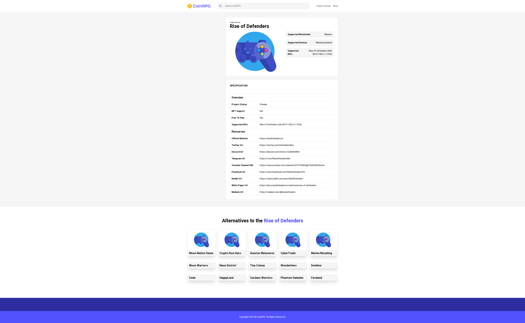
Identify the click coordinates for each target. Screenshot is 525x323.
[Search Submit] (220, 6)
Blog (335, 6)
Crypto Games (323, 6)
